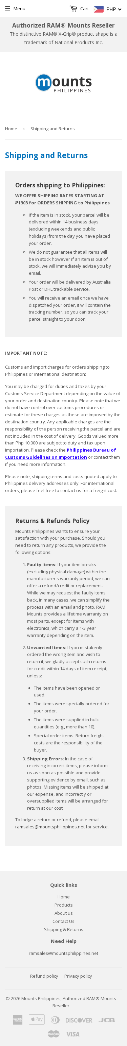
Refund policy (44, 976)
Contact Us (63, 921)
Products (64, 905)
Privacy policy (78, 976)
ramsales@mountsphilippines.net (50, 827)
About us (64, 913)
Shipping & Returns (63, 929)
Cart (84, 8)
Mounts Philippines (41, 998)
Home (11, 128)
